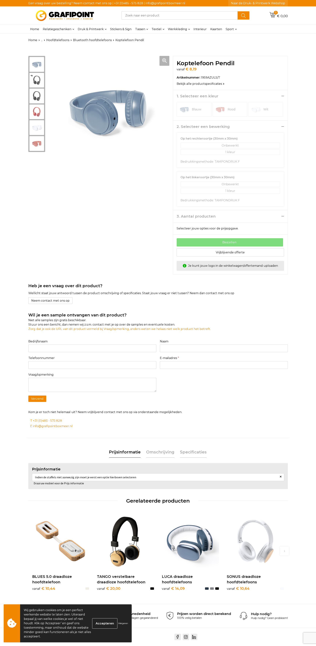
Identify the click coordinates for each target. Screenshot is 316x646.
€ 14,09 (173, 588)
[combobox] (179, 15)
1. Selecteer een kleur (197, 96)
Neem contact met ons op (50, 300)
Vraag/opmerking (41, 374)
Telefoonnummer (41, 358)
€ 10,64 (238, 588)
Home (34, 29)
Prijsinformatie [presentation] (125, 452)
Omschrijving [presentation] (160, 452)
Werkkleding (177, 29)
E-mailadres (169, 358)
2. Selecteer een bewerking (203, 126)
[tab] (125, 452)
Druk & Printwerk (91, 29)
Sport (230, 29)
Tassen (140, 29)
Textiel (156, 29)
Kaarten (216, 29)
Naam (164, 341)
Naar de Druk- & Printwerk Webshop (258, 3)
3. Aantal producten (196, 216)
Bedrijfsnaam (38, 341)
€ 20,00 (108, 588)
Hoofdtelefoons (57, 40)
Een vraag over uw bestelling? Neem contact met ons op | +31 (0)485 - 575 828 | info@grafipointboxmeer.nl (106, 3)
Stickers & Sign (120, 29)
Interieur (200, 29)
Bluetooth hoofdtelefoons (92, 40)
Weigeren (123, 623)
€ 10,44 (43, 588)
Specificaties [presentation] (193, 452)
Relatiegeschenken (57, 29)
